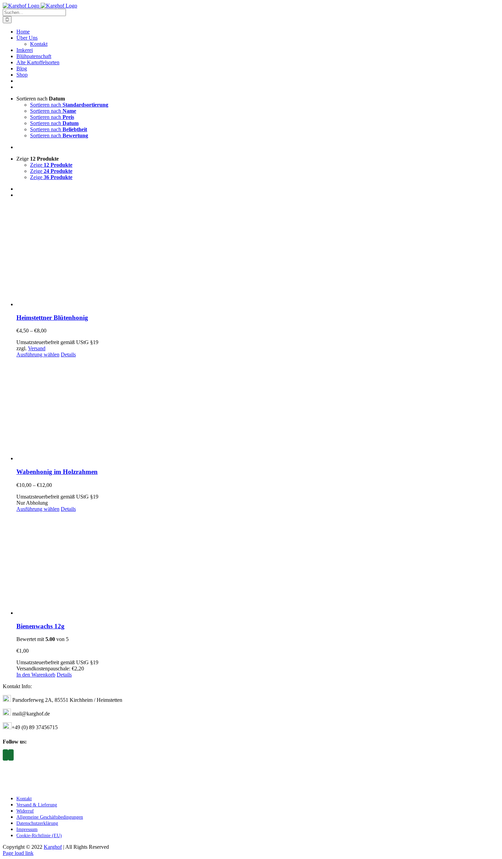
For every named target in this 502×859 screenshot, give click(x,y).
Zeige (51, 165)
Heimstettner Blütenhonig (52, 317)
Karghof (53, 847)
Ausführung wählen (37, 354)
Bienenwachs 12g (40, 626)
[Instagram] (5, 755)
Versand (36, 348)
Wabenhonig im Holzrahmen (57, 471)
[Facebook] (11, 755)
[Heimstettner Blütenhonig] (257, 256)
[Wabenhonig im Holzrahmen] (257, 410)
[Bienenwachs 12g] (257, 564)
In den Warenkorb (35, 675)
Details (68, 354)
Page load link (18, 853)
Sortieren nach (69, 105)
